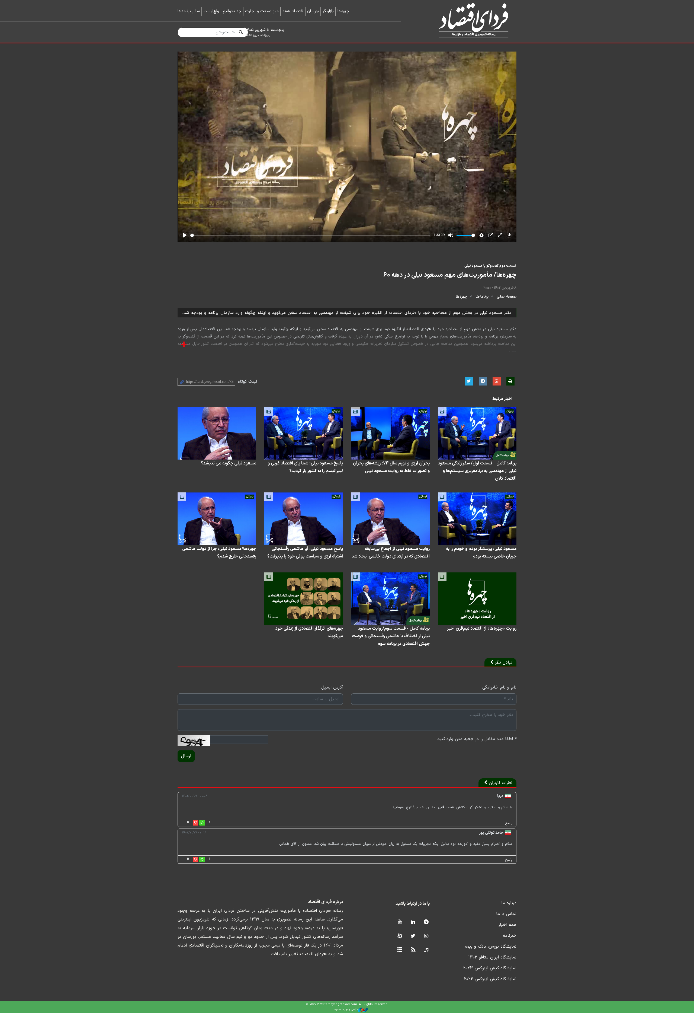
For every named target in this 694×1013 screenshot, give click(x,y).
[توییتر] (413, 936)
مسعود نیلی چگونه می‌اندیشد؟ (228, 463)
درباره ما (508, 903)
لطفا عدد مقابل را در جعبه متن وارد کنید (476, 739)
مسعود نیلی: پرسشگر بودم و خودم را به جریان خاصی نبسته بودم (481, 553)
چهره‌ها (343, 11)
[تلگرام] (426, 922)
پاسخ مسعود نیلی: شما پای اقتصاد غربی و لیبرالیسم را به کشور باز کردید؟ (305, 467)
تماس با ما (506, 914)
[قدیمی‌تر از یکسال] (477, 433)
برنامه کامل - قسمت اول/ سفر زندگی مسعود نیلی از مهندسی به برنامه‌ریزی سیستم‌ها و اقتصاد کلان (477, 471)
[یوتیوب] (399, 922)
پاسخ (509, 823)
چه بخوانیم (232, 11)
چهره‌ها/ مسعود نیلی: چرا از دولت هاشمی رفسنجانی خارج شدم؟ (219, 553)
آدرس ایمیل (332, 687)
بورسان (313, 11)
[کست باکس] (426, 950)
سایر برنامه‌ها (189, 11)
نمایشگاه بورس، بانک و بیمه (490, 946)
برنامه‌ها (482, 297)
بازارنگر (328, 11)
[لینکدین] (413, 922)
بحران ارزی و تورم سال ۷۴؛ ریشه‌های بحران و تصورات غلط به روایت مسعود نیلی (391, 467)
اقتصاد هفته (292, 11)
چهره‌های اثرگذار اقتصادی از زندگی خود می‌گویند (309, 632)
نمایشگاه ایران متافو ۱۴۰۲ (492, 957)
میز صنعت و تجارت (262, 11)
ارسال (186, 756)
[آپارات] (399, 936)
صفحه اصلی (506, 297)
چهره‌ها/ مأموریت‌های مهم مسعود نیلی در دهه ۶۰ (449, 275)
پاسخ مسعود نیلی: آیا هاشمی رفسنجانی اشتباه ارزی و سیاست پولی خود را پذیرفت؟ (305, 553)
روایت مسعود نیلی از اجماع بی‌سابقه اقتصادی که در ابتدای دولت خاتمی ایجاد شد (391, 553)
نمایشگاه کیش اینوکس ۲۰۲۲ (490, 979)
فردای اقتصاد (466, 21)
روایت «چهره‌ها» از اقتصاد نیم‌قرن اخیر (481, 628)
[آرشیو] (399, 950)
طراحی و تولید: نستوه (346, 1010)
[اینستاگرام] (426, 936)
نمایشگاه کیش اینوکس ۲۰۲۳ (489, 968)
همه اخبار (507, 925)
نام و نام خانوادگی (499, 687)
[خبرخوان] (413, 950)
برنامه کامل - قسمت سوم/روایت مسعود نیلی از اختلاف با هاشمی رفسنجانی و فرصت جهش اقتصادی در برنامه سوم (391, 636)
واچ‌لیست (211, 11)
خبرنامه (509, 935)
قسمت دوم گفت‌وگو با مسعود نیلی (490, 265)
